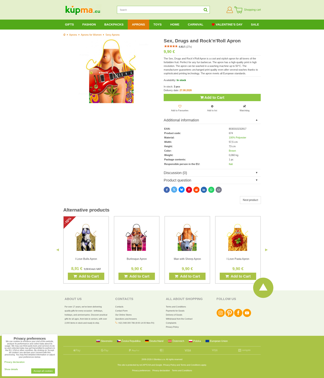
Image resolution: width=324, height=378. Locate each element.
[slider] (171, 46)
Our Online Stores (123, 315)
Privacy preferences (141, 370)
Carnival (195, 24)
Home (174, 24)
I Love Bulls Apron (86, 258)
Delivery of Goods (174, 315)
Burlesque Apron (137, 258)
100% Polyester (237, 137)
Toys (157, 24)
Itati (231, 164)
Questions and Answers (126, 319)
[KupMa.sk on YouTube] (247, 316)
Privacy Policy (172, 327)
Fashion (89, 24)
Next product (250, 200)
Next (266, 250)
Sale (255, 24)
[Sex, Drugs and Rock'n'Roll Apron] (112, 71)
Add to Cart (214, 97)
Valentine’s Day (229, 24)
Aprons (138, 24)
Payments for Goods (175, 311)
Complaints (171, 323)
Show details (11, 369)
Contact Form (121, 311)
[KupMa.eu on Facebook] (238, 316)
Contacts (119, 307)
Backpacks (114, 24)
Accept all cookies (43, 371)
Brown (232, 150)
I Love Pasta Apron (238, 258)
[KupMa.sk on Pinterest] (229, 316)
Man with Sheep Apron (187, 258)
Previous (57, 250)
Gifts (69, 24)
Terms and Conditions (176, 307)
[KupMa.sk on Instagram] (221, 316)
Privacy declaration (161, 370)
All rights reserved (174, 359)
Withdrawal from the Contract (179, 319)
